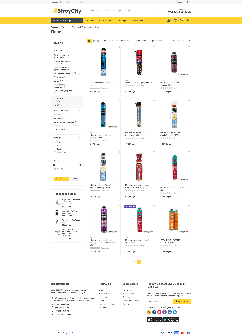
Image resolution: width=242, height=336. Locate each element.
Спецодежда (60, 129)
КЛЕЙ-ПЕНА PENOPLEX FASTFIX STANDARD (170, 241)
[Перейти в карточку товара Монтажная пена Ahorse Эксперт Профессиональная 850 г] (103, 219)
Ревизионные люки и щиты (67, 126)
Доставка (127, 297)
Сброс (74, 179)
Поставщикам (105, 307)
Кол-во (181, 41)
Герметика (59, 99)
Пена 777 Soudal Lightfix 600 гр (138, 83)
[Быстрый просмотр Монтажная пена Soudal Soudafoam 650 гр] (154, 100)
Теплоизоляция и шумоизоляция (62, 68)
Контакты (78, 2)
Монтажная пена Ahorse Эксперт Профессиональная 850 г (102, 242)
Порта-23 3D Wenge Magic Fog (70, 212)
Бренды (57, 137)
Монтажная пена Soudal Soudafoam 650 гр (135, 134)
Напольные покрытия (65, 73)
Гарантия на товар (131, 300)
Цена (56, 160)
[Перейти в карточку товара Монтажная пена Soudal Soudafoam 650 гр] (139, 114)
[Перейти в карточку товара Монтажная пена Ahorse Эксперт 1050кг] (103, 114)
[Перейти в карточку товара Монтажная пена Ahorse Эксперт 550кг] (174, 62)
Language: (182, 2)
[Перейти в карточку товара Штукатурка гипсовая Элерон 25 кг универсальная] (57, 202)
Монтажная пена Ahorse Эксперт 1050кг (100, 136)
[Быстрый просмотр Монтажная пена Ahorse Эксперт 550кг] (189, 47)
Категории (59, 50)
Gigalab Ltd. (69, 333)
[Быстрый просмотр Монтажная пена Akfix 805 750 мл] (189, 152)
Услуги (69, 2)
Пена (57, 105)
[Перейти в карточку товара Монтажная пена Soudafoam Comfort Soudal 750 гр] (139, 167)
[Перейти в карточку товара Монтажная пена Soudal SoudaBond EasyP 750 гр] (103, 167)
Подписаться (181, 301)
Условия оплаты (130, 293)
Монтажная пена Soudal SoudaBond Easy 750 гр (170, 134)
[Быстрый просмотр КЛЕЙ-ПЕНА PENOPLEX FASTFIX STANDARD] (189, 205)
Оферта (126, 304)
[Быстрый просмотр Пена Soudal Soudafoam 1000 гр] (119, 47)
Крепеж (58, 114)
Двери (58, 81)
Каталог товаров (64, 20)
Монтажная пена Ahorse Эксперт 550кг (171, 84)
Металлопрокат (60, 118)
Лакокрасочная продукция (60, 86)
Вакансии (103, 297)
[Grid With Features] (93, 41)
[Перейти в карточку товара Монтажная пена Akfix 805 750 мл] (174, 167)
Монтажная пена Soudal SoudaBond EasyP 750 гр (100, 186)
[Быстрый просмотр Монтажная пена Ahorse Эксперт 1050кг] (119, 100)
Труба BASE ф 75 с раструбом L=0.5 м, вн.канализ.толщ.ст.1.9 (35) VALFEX (71, 232)
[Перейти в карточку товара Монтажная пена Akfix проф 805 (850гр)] (139, 219)
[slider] (54, 165)
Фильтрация (61, 179)
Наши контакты (105, 293)
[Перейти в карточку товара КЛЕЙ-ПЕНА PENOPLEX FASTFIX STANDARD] (174, 219)
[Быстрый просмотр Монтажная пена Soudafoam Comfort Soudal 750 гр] (154, 152)
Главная (54, 2)
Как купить (127, 290)
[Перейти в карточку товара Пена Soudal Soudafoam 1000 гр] (103, 62)
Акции (101, 300)
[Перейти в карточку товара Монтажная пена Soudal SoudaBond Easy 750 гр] (174, 114)
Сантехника (60, 77)
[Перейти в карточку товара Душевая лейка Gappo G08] (57, 222)
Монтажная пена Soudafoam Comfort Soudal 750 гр (137, 186)
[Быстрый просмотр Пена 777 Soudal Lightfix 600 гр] (154, 47)
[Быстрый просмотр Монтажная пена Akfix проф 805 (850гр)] (154, 205)
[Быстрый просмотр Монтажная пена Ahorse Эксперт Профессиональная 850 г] (119, 205)
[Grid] (89, 41)
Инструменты (61, 110)
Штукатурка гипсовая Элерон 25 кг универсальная (71, 202)
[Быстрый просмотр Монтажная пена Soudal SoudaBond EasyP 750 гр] (119, 152)
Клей (57, 102)
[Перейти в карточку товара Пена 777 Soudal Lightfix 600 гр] (139, 62)
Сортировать (142, 41)
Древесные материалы (65, 122)
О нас (62, 2)
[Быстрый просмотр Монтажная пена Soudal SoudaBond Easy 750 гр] (189, 100)
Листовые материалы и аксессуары (64, 56)
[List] (98, 41)
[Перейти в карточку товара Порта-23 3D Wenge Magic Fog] (57, 213)
